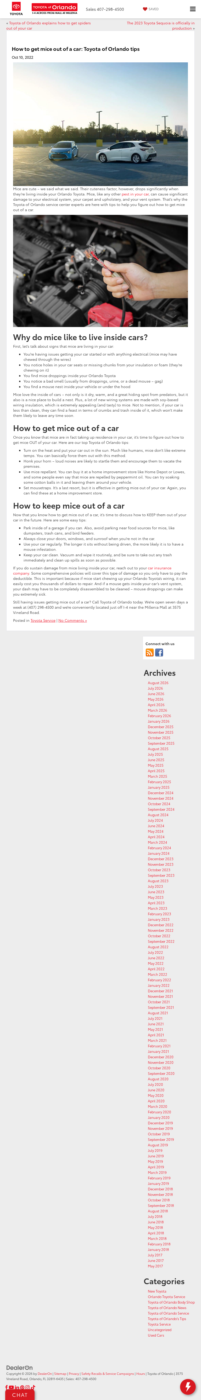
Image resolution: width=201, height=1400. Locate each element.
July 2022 (155, 952)
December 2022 (161, 924)
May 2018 (155, 1227)
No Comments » (72, 620)
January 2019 (158, 1183)
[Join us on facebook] (159, 652)
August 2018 (158, 1210)
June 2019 (156, 1155)
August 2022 (158, 946)
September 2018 (161, 1205)
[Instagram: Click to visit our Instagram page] (27, 1387)
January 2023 (159, 919)
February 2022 (159, 979)
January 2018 (158, 1249)
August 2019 (158, 1144)
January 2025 (159, 787)
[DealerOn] (19, 1367)
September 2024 (161, 809)
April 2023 (156, 902)
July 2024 (155, 820)
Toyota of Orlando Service (168, 1313)
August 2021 (158, 1012)
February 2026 (159, 715)
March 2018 (157, 1238)
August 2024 (158, 814)
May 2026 (156, 699)
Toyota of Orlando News (167, 1307)
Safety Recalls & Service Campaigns (107, 1373)
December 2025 (161, 726)
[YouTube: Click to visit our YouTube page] (11, 1387)
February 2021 (159, 1045)
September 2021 (161, 1007)
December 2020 (161, 1056)
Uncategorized (159, 1329)
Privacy (74, 1373)
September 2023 (161, 875)
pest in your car (135, 194)
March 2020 (157, 1106)
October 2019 (159, 1133)
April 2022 (156, 968)
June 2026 (156, 693)
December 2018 (160, 1188)
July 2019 (155, 1150)
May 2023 (156, 897)
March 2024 (157, 842)
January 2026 (159, 721)
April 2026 (156, 704)
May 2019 (155, 1161)
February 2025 (159, 781)
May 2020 (156, 1095)
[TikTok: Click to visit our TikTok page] (33, 1387)
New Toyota (157, 1291)
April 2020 (156, 1100)
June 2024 (156, 825)
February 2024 (159, 847)
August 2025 (158, 748)
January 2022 (159, 985)
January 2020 (159, 1117)
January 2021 (158, 1051)
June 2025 (156, 759)
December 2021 (160, 990)
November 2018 (160, 1194)
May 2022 (156, 963)
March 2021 (157, 1040)
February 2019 (159, 1177)
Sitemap (60, 1373)
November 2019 (160, 1128)
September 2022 (161, 941)
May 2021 (155, 1029)
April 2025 (156, 770)
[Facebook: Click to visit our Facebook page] (6, 1387)
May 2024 (156, 831)
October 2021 (159, 1001)
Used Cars (156, 1335)
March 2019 (157, 1172)
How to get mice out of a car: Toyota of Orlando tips (76, 48)
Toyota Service (43, 620)
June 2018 (156, 1221)
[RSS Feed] (150, 652)
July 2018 (155, 1216)
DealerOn (45, 1373)
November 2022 (161, 930)
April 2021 (156, 1034)
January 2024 (159, 853)
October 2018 (159, 1199)
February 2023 (159, 913)
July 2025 (155, 754)
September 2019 (161, 1139)
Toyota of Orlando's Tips (167, 1318)
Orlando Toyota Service (166, 1296)
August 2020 (158, 1078)
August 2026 (158, 682)
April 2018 (156, 1232)
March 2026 (157, 710)
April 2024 (156, 836)
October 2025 (159, 737)
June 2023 (156, 891)
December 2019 (160, 1122)
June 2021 (156, 1023)
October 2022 (159, 935)
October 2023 (159, 869)
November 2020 (161, 1062)
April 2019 (156, 1166)
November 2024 (161, 798)
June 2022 (156, 957)
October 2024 (159, 803)
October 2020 (159, 1067)
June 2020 (156, 1089)
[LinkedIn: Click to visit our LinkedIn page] (17, 1387)
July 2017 (155, 1254)
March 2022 (157, 974)
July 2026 (155, 688)
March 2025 (157, 776)
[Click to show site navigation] (192, 9)
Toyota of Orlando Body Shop (171, 1302)
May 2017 (155, 1265)
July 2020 (155, 1084)
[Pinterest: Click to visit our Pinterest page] (22, 1387)
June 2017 (156, 1260)
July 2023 (155, 886)
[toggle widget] (188, 1387)
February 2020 (159, 1111)
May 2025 (156, 765)
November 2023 (161, 864)
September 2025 (161, 743)
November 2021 (160, 996)
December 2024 (161, 792)
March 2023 (157, 908)
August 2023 (158, 880)
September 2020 (161, 1073)
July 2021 (155, 1018)
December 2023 (161, 858)
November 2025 (161, 732)
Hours (140, 1373)
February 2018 (159, 1243)
